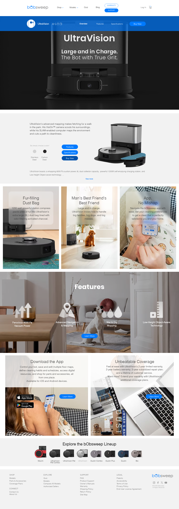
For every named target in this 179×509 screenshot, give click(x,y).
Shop (59, 7)
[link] (150, 7)
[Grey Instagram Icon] (154, 482)
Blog (98, 7)
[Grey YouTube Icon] (165, 482)
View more (89, 179)
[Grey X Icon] (161, 482)
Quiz (86, 7)
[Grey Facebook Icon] (157, 482)
